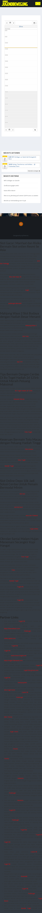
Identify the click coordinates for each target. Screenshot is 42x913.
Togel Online (34, 529)
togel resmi (14, 732)
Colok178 (25, 692)
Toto (13, 570)
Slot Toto (25, 336)
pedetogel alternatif (14, 303)
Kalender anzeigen (33, 171)
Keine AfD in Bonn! (9, 190)
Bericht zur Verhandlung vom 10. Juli (15, 200)
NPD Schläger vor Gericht (11, 180)
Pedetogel (27, 631)
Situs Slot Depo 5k (15, 277)
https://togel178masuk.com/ (13, 660)
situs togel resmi (9, 690)
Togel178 (20, 587)
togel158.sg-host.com (31, 670)
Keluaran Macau (19, 399)
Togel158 (15, 646)
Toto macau (29, 449)
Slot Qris (22, 494)
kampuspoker (22, 682)
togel (27, 290)
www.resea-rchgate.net (18, 656)
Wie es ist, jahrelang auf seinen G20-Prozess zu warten (21, 195)
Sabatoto (21, 778)
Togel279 (12, 810)
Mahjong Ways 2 (31, 325)
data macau (8, 717)
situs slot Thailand (32, 515)
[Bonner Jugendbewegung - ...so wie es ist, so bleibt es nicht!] (15, 3)
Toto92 (15, 749)
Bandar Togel (9, 466)
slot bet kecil (18, 507)
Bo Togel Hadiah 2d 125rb (23, 391)
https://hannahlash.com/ (12, 629)
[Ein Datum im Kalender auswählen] (10, 22)
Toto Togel (28, 432)
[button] (35, 130)
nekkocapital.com (10, 638)
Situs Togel (21, 460)
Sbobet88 (24, 876)
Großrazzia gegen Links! (11, 185)
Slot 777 (19, 362)
